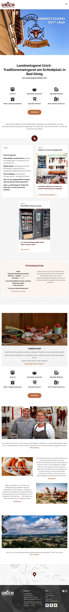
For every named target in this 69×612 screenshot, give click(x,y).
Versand (47, 593)
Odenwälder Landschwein (34, 93)
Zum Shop (34, 112)
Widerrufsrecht (49, 595)
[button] (34, 53)
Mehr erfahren (34, 447)
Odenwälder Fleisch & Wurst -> (34, 364)
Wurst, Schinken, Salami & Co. (56, 103)
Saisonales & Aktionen (34, 103)
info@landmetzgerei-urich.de (31, 599)
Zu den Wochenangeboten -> (47, 195)
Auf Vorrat (12, 93)
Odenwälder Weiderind (56, 93)
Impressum (48, 599)
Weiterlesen (52, 478)
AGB (46, 597)
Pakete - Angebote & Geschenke (12, 103)
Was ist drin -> (25, 249)
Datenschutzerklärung (51, 601)
